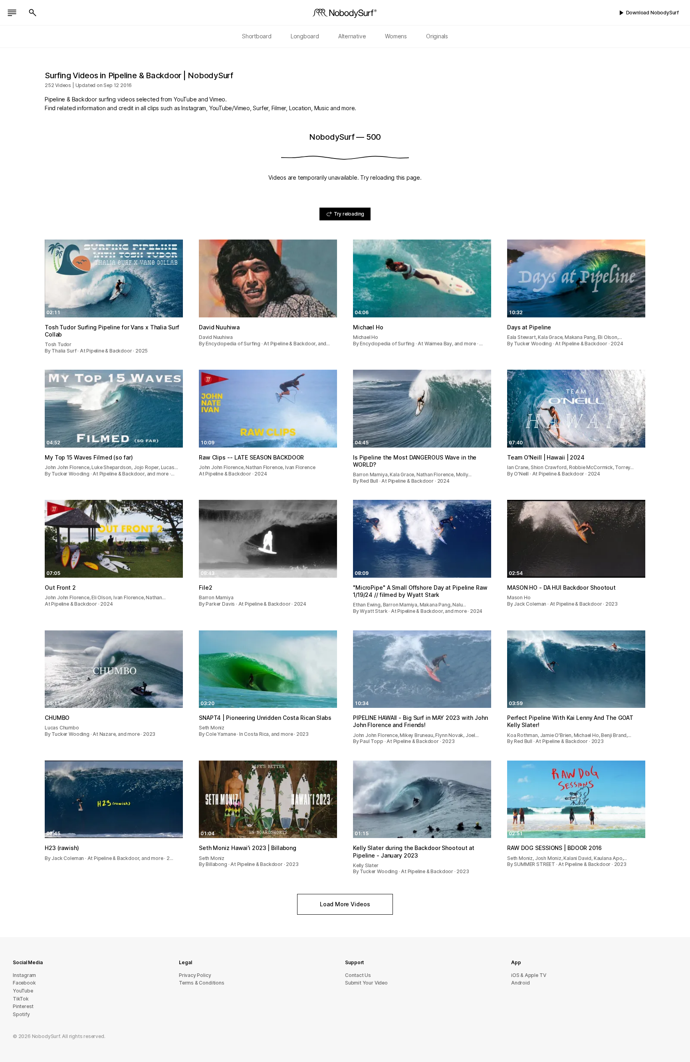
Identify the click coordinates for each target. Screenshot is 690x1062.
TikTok (21, 999)
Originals (437, 36)
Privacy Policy (195, 975)
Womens (396, 36)
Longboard (305, 36)
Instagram (24, 975)
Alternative (352, 36)
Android (520, 983)
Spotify (21, 1014)
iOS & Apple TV (528, 975)
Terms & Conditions (201, 983)
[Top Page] (345, 12)
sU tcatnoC (358, 975)
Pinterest (23, 1006)
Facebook (24, 983)
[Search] (32, 12)
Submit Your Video (366, 983)
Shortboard (257, 36)
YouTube (23, 991)
